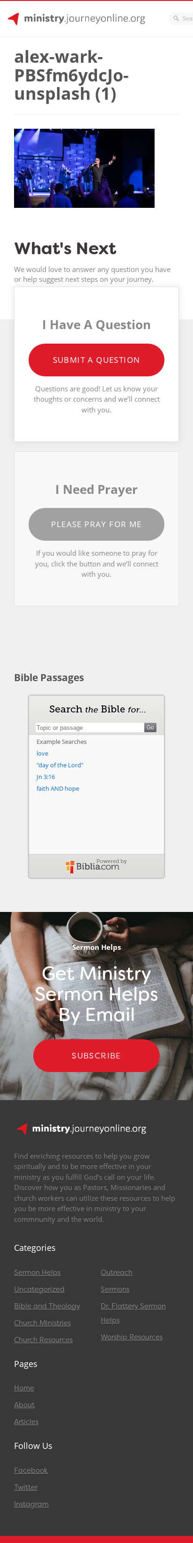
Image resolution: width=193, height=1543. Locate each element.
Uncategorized (39, 1289)
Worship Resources (132, 1337)
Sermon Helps (37, 1272)
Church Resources (43, 1340)
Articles (26, 1421)
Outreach (117, 1272)
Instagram (31, 1504)
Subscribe (96, 1056)
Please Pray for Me (96, 524)
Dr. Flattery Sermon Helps (133, 1313)
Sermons (115, 1289)
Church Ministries (42, 1323)
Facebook (31, 1470)
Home (24, 1388)
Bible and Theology (47, 1306)
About (24, 1405)
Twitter (25, 1487)
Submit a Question (97, 359)
